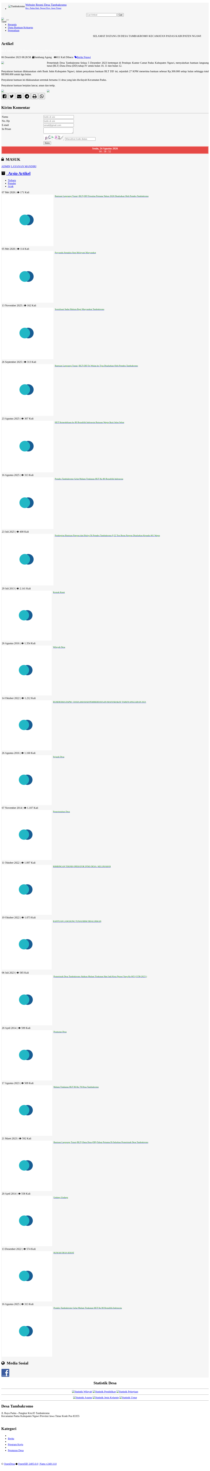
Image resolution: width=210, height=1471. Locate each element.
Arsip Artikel (18, 173)
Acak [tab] (10, 186)
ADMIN (5, 166)
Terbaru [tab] (12, 180)
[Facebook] (4, 97)
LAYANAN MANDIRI (23, 166)
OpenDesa (9, 1463)
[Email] (19, 97)
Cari (120, 15)
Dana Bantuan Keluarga (20, 27)
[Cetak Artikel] (34, 97)
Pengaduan (13, 30)
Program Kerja (15, 1444)
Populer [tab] (12, 183)
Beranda (12, 24)
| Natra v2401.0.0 (48, 1463)
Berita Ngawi (84, 57)
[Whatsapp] (42, 97)
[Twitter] (11, 97)
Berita (11, 1438)
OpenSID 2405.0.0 (28, 1463)
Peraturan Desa (16, 1450)
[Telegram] (27, 97)
